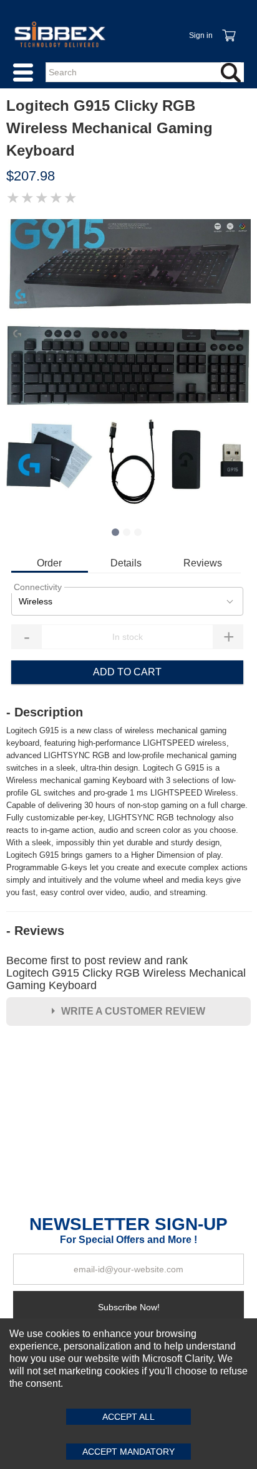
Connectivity (38, 587)
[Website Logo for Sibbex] (60, 34)
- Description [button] (44, 712)
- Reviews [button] (35, 930)
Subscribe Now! (129, 1307)
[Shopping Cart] (228, 28)
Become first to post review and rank (126, 973)
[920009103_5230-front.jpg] (128, 366)
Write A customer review (133, 1011)
